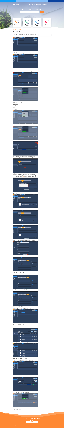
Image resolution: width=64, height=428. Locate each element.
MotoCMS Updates (23, 425)
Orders (25, 29)
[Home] (16, 4)
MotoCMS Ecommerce (20, 29)
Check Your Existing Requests (37, 4)
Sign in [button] (49, 4)
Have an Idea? (35, 422)
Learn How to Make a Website (16, 425)
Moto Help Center (15, 29)
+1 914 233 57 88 (49, 425)
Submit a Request (31, 4)
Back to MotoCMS (44, 4)
